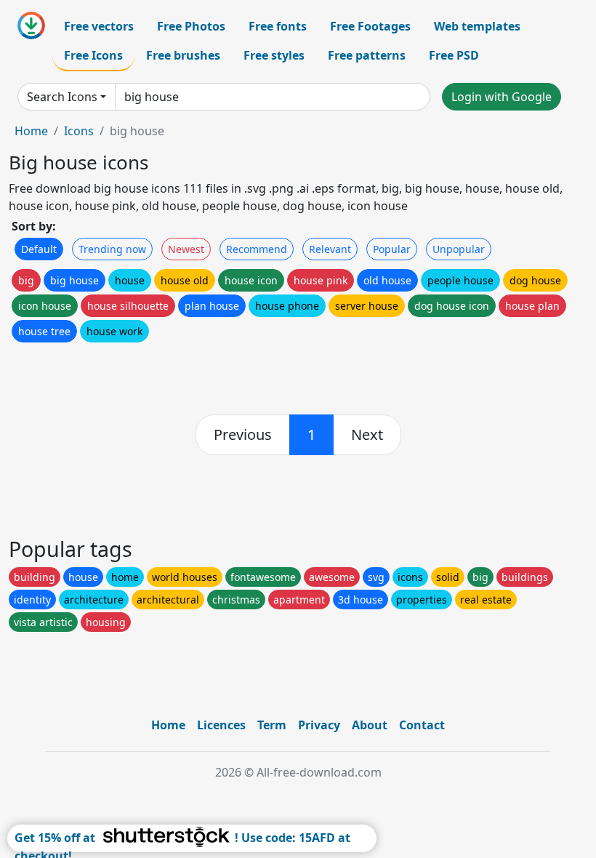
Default (39, 249)
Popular (392, 249)
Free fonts (278, 26)
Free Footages (370, 26)
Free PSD (454, 55)
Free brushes (183, 55)
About (369, 725)
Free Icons (93, 55)
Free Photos (191, 26)
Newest (186, 249)
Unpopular (458, 249)
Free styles (274, 55)
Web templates (477, 26)
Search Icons (62, 97)
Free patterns (367, 55)
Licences (221, 725)
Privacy (319, 725)
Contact (422, 725)
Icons (79, 131)
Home (31, 131)
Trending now (112, 249)
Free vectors (99, 26)
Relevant (330, 249)
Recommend (256, 249)
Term (271, 725)
